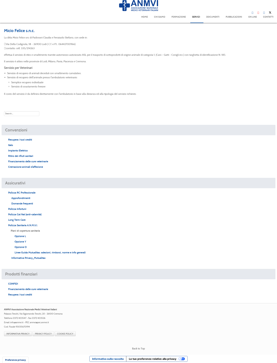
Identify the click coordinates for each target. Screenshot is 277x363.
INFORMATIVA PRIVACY (17, 333)
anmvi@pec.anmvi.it (39, 322)
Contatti (268, 17)
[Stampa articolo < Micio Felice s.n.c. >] (268, 37)
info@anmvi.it (16, 322)
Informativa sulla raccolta (108, 358)
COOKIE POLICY (65, 333)
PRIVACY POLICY (43, 333)
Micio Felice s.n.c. (19, 30)
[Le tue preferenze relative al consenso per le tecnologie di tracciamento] (15, 360)
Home (144, 17)
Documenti (212, 17)
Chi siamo (159, 17)
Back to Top (138, 348)
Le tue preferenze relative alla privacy (152, 358)
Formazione (179, 17)
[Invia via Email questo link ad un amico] (272, 37)
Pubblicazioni (234, 17)
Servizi (196, 17)
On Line (252, 17)
